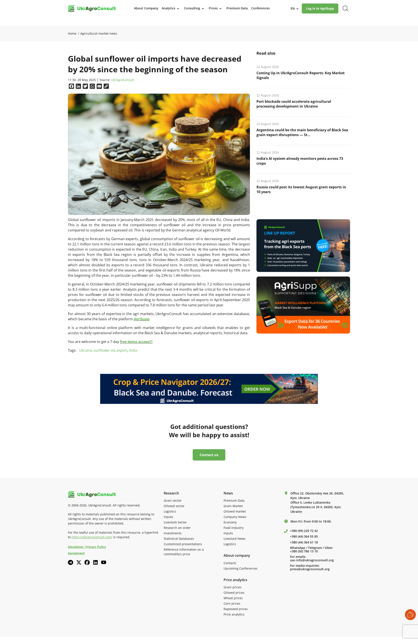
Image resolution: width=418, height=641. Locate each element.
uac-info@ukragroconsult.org (312, 560)
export (121, 350)
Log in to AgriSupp (320, 8)
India (133, 350)
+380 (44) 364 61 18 (304, 542)
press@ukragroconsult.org (310, 569)
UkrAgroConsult (122, 80)
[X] (78, 562)
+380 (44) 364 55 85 (304, 536)
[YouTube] (103, 562)
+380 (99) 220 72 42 (304, 531)
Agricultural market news (98, 33)
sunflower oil (104, 350)
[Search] (345, 8)
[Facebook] (87, 562)
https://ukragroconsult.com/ (92, 537)
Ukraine (85, 350)
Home (72, 33)
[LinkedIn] (95, 562)
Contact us (209, 454)
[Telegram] (70, 562)
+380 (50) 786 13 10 (304, 551)
